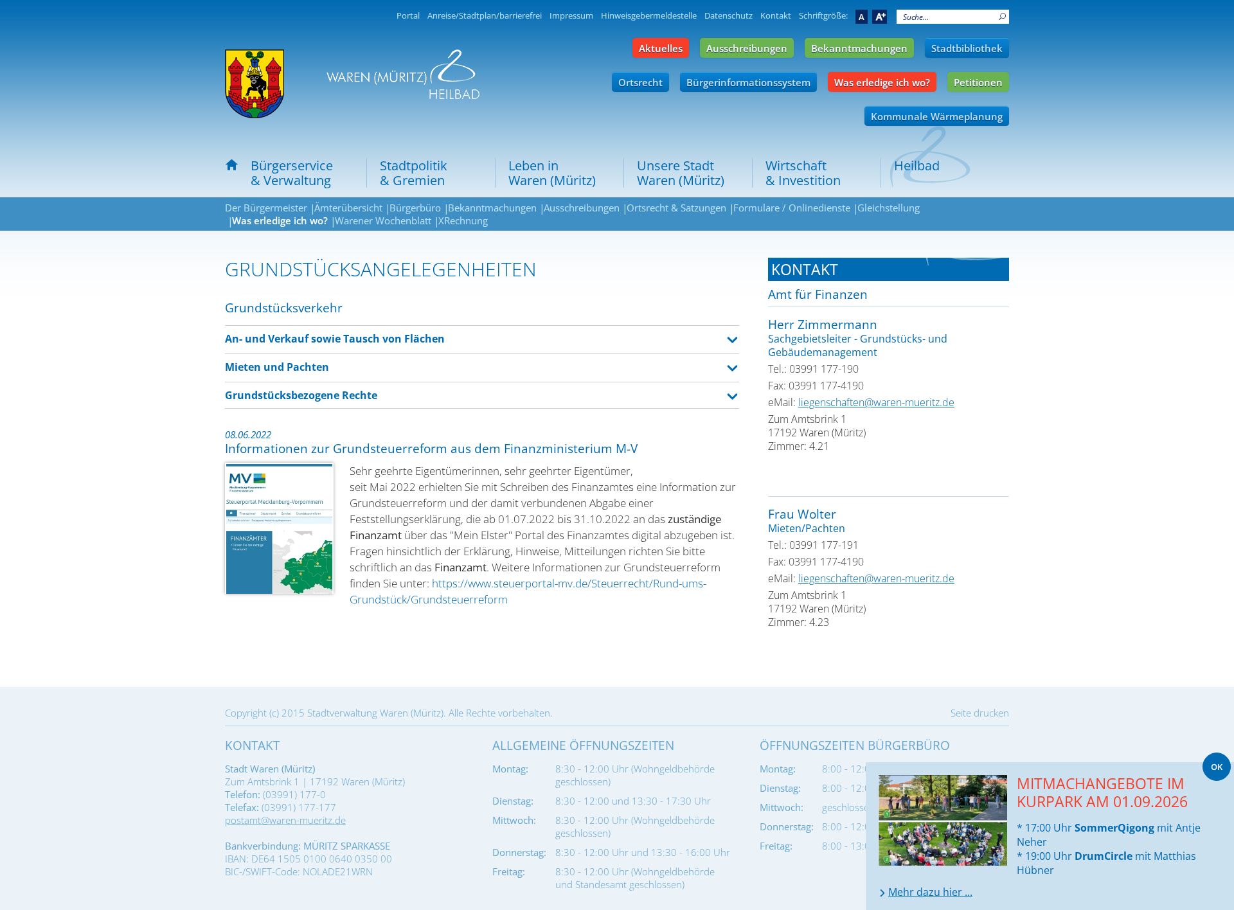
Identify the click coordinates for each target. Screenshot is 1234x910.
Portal (408, 15)
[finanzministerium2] (279, 528)
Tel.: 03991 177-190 (813, 369)
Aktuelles (661, 48)
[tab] (888, 269)
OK (1216, 766)
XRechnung (463, 220)
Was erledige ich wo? (882, 82)
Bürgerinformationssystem (748, 82)
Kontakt (775, 15)
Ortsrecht (640, 82)
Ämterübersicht (348, 207)
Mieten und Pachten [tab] (277, 367)
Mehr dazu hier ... (930, 892)
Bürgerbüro (415, 207)
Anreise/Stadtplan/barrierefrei (484, 15)
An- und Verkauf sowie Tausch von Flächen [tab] (335, 339)
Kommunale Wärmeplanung (937, 116)
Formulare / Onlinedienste (791, 207)
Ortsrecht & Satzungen (676, 207)
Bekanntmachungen (859, 48)
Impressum (571, 15)
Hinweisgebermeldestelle (649, 15)
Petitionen (978, 82)
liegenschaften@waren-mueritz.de (876, 402)
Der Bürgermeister (266, 207)
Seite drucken (980, 712)
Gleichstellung (888, 207)
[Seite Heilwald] (403, 74)
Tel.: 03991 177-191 (813, 545)
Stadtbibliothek (967, 48)
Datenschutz (728, 15)
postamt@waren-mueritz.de (285, 820)
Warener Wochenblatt (383, 220)
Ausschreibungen (746, 48)
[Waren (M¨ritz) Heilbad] (254, 83)
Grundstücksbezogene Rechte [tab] (301, 395)
